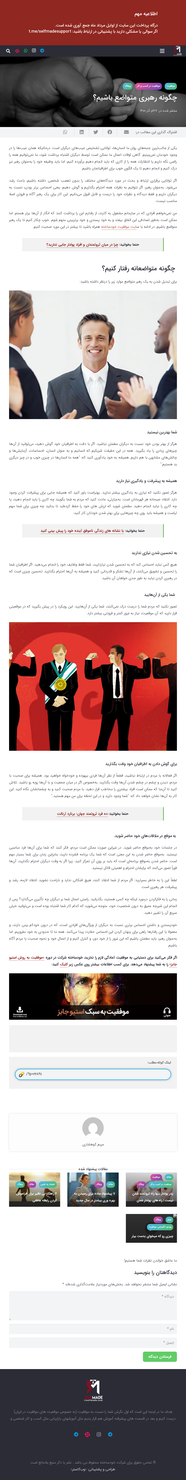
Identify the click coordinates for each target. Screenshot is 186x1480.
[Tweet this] (96, 132)
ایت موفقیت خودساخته (119, 227)
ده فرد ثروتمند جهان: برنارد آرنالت (82, 814)
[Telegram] (42, 50)
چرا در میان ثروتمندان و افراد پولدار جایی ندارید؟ (82, 244)
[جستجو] (8, 51)
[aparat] (17, 50)
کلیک (64, 964)
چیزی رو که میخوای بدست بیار (152, 1236)
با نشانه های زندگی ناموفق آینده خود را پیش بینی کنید (82, 531)
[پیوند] (177, 51)
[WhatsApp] (26, 50)
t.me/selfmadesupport (50, 31)
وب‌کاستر (78, 1469)
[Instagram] (34, 50)
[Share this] (110, 132)
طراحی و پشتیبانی (101, 1469)
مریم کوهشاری (93, 1144)
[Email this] (124, 132)
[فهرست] (162, 51)
